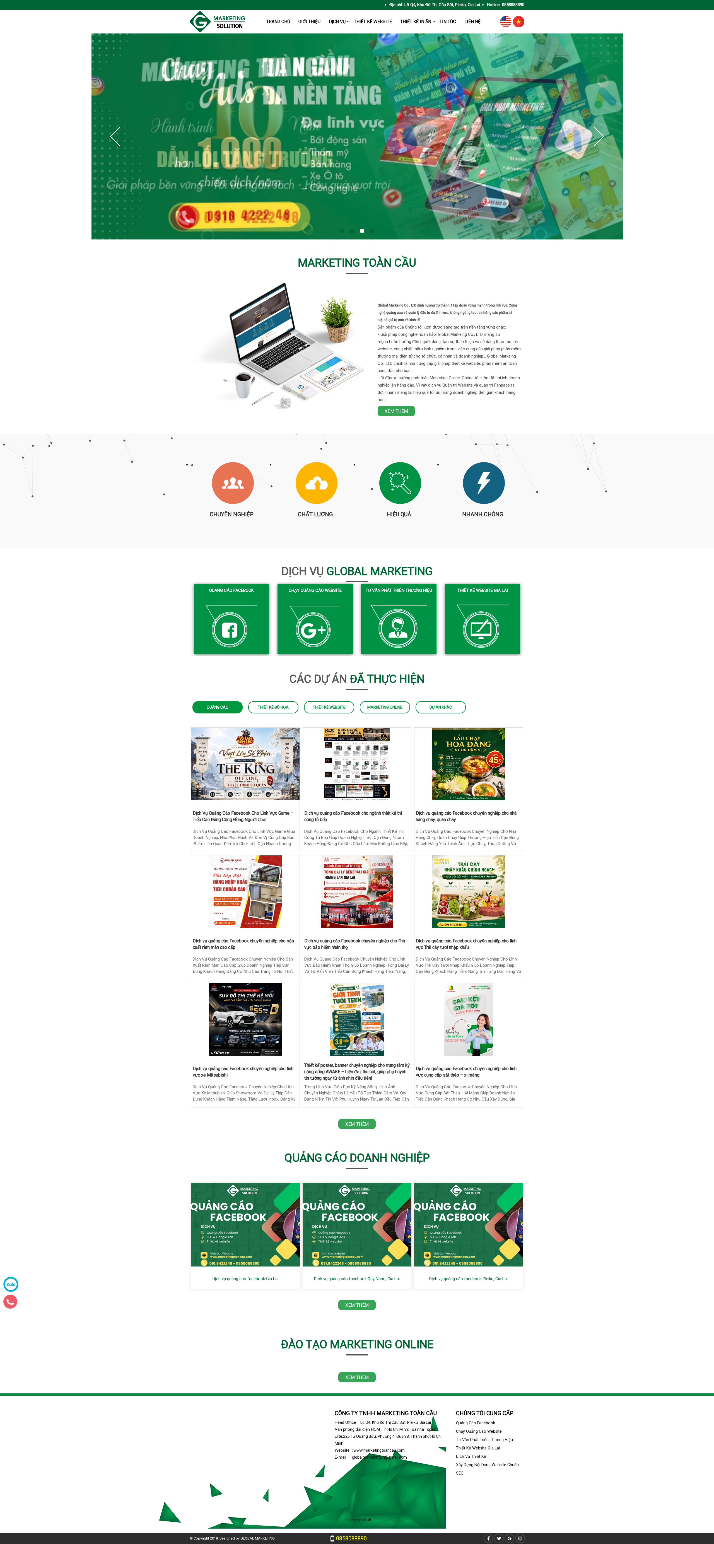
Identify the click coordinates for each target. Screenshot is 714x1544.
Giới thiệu (309, 21)
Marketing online (384, 707)
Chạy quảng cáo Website (315, 590)
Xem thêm (396, 411)
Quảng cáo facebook (231, 590)
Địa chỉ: (396, 4)
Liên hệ (472, 21)
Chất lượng (315, 514)
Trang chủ (278, 21)
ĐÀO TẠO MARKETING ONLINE (357, 1344)
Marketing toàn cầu (357, 262)
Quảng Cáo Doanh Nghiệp (357, 1157)
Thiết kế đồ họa (273, 707)
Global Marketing (357, 571)
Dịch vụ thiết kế (471, 1456)
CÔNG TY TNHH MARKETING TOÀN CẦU (386, 1413)
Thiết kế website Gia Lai (482, 590)
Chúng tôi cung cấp (484, 1413)
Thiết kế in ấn (415, 21)
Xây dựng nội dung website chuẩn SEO (487, 1469)
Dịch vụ (337, 21)
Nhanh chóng (482, 514)
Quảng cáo (217, 707)
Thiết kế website (373, 21)
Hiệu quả (399, 514)
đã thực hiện (357, 679)
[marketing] (217, 30)
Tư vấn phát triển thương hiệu (399, 590)
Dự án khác (441, 707)
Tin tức (448, 21)
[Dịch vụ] (357, 136)
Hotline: (494, 4)
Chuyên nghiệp (232, 514)
